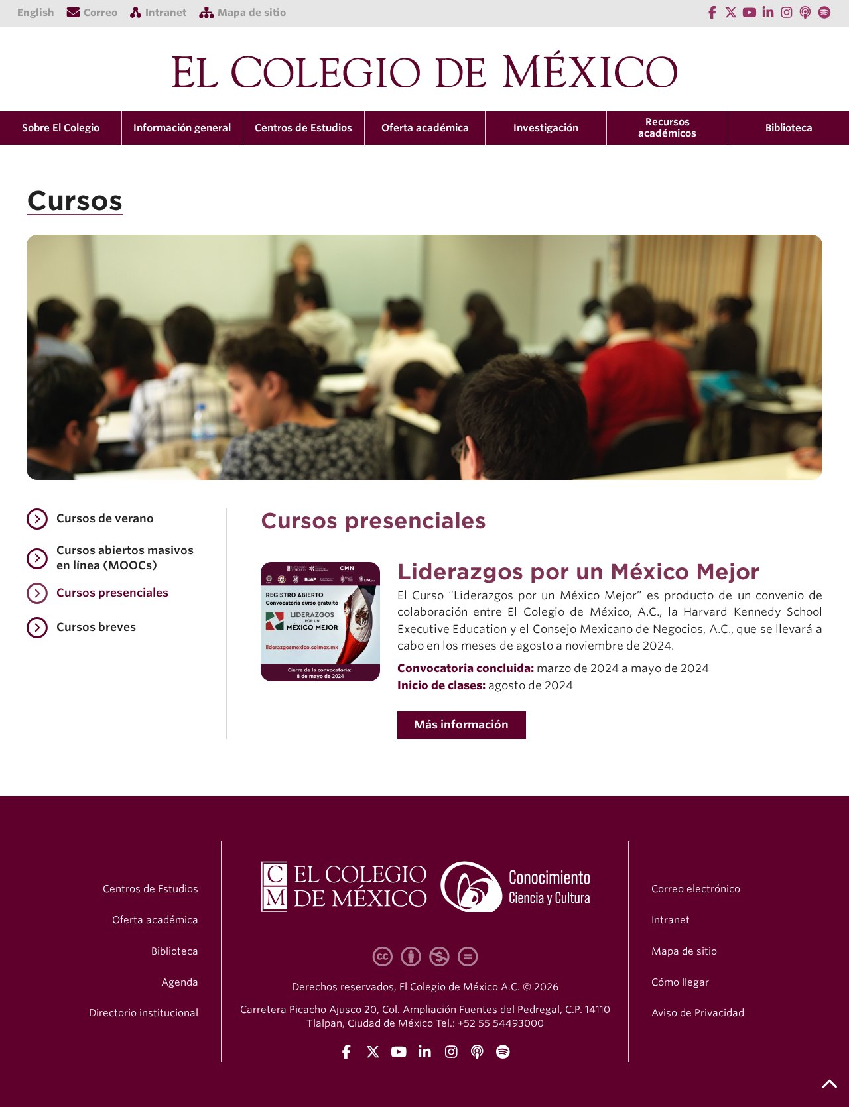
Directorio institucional (143, 1013)
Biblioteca (789, 128)
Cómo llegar (680, 982)
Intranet (670, 920)
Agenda (179, 982)
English (35, 13)
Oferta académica (155, 920)
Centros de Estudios (150, 889)
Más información (461, 724)
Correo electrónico (695, 889)
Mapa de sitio (684, 951)
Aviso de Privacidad (697, 1013)
